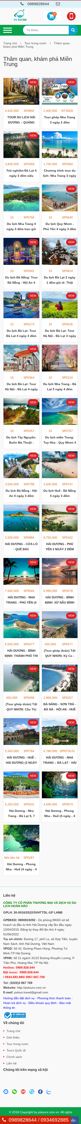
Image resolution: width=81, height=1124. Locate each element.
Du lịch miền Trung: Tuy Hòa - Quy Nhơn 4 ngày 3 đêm (59, 442)
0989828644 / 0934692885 (39, 1120)
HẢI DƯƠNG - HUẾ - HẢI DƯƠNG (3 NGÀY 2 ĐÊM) (21, 763)
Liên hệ (11, 1063)
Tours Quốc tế (16, 1050)
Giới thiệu (13, 1037)
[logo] (20, 15)
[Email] (58, 4)
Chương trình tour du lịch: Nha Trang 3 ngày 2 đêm (59, 176)
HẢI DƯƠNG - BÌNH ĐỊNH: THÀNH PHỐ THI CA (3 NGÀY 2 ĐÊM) (21, 656)
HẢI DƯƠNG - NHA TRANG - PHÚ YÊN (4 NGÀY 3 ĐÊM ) (21, 602)
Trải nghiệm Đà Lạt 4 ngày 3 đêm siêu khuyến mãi (21, 176)
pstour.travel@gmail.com (31, 992)
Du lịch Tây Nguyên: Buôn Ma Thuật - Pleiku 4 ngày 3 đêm (21, 442)
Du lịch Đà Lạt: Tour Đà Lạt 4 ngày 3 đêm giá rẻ (21, 336)
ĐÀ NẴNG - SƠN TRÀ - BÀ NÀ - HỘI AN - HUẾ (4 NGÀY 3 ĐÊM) (59, 709)
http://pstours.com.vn (31, 987)
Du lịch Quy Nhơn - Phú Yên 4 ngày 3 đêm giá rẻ (59, 229)
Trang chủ (10, 43)
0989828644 (38, 4)
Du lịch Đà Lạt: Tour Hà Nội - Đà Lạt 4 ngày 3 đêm (21, 389)
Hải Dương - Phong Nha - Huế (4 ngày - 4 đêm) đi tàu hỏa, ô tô (21, 869)
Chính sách (14, 1057)
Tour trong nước (35, 43)
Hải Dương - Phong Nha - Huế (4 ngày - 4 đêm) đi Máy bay (59, 816)
